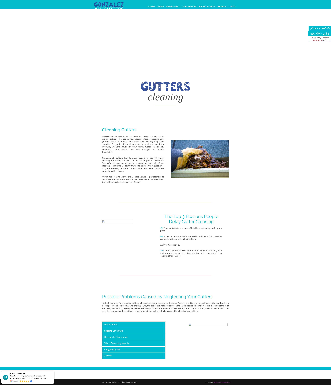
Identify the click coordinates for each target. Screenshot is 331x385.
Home (161, 6)
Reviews (222, 6)
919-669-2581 (319, 33)
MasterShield (172, 6)
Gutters (151, 6)
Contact (233, 6)
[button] (54, 371)
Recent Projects (207, 6)
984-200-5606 (320, 28)
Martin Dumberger (17, 373)
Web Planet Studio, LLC (221, 382)
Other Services (189, 6)
